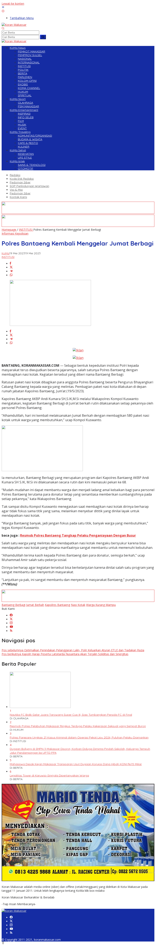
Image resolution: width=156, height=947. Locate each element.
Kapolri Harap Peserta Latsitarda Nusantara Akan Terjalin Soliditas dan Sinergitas (65, 654)
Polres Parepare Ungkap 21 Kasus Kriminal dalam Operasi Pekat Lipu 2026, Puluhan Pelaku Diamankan (79, 737)
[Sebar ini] (10, 263)
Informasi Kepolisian (15, 233)
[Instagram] (11, 623)
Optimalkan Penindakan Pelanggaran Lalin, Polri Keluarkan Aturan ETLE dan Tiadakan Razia (73, 650)
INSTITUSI (8, 257)
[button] (43, 37)
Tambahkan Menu (22, 18)
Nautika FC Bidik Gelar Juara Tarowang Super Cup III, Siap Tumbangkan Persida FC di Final (71, 715)
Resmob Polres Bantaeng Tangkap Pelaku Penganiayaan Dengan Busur (78, 535)
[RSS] (11, 631)
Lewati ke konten (13, 3)
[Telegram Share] (11, 271)
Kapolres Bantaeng (57, 605)
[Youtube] (11, 627)
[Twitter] (11, 619)
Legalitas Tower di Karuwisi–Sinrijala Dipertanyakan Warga (49, 775)
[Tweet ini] (11, 267)
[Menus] (3, 7)
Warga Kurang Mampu (101, 605)
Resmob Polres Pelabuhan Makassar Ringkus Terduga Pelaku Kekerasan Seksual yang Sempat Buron (78, 726)
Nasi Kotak (78, 605)
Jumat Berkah (35, 605)
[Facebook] (11, 615)
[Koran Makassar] (14, 25)
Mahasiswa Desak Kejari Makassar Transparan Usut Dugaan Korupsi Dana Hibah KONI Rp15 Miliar (76, 764)
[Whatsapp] (11, 275)
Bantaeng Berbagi (13, 605)
